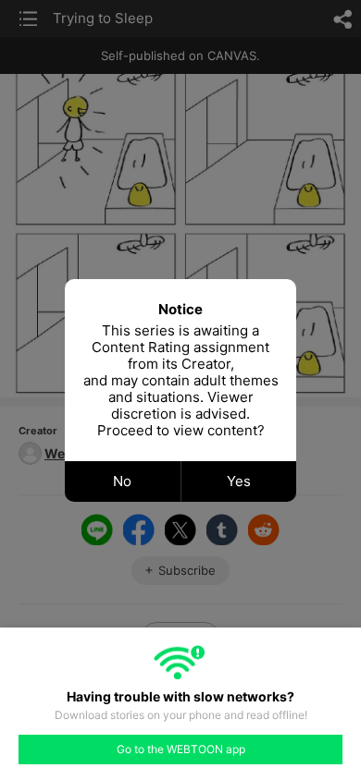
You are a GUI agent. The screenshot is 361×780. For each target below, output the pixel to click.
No (122, 481)
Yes (239, 481)
